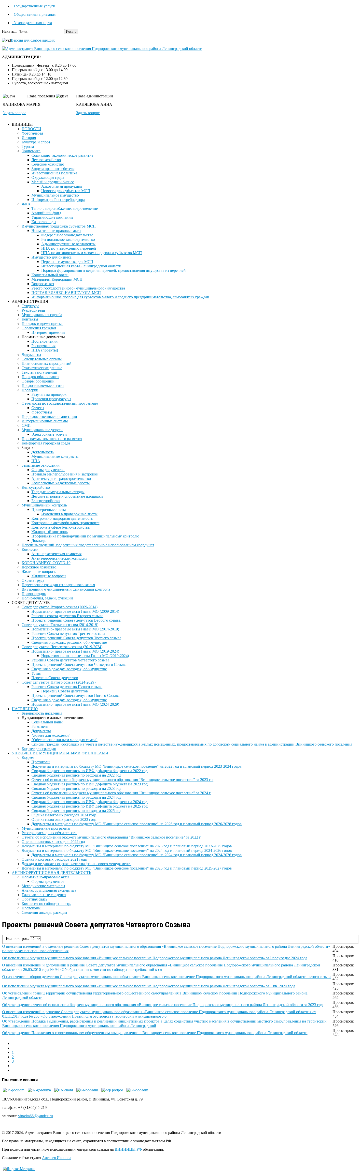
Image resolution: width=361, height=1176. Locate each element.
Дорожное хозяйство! (39, 567)
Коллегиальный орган (50, 275)
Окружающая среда (47, 177)
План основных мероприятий (46, 363)
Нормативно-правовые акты (45, 877)
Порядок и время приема (42, 323)
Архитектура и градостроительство (61, 478)
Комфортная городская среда (46, 443)
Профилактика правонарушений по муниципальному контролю (85, 536)
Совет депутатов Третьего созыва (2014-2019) (60, 625)
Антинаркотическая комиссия (56, 554)
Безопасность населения (42, 713)
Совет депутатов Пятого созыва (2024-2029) (59, 682)
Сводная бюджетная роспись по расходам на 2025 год (76, 811)
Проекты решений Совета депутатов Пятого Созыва (75, 695)
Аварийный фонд (46, 213)
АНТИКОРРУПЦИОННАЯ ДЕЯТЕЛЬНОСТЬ (51, 873)
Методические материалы (43, 886)
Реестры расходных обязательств (49, 833)
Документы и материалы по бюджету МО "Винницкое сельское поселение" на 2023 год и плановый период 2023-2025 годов (127, 846)
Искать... (9, 31)
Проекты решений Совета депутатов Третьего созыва (76, 638)
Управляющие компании (52, 217)
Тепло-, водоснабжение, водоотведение (64, 208)
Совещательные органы (42, 359)
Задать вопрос (14, 113)
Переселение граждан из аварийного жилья (58, 585)
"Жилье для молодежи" (50, 735)
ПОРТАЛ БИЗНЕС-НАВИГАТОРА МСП (66, 292)
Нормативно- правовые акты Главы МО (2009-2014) (75, 611)
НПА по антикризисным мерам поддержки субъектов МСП (91, 253)
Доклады (38, 540)
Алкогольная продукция (61, 186)
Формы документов (48, 470)
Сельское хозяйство (47, 164)
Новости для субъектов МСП (65, 191)
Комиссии (30, 549)
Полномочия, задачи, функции (47, 598)
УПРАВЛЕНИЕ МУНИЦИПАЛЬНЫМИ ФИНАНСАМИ (60, 753)
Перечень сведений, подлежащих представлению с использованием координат (88, 545)
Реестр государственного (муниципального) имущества (78, 288)
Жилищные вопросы (39, 571)
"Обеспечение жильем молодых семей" (64, 740)
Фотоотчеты (41, 412)
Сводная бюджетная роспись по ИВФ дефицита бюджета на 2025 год (89, 806)
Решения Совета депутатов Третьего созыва (68, 633)
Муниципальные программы (46, 828)
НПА (35, 461)
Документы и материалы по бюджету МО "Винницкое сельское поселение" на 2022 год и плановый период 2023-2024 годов (136, 766)
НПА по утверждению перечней (68, 248)
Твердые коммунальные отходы (57, 492)
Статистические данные (42, 368)
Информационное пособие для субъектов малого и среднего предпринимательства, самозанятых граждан (120, 297)
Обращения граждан (39, 328)
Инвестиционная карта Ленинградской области (81, 266)
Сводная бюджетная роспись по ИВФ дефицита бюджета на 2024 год (89, 802)
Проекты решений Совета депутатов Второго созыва (76, 620)
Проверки (30, 390)
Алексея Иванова (56, 1158)
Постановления (44, 341)
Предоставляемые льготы (43, 385)
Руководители (33, 310)
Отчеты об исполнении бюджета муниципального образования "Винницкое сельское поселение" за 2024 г (121, 793)
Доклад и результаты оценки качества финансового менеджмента (76, 864)
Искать (71, 31)
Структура (30, 306)
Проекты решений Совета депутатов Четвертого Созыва (78, 664)
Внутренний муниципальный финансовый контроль (66, 589)
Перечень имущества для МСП (67, 262)
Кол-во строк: (18, 938)
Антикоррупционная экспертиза (49, 890)
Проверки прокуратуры (51, 399)
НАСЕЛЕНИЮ (25, 709)
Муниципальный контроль (44, 505)
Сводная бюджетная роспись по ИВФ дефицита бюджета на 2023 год (89, 784)
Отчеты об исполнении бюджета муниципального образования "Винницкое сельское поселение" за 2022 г (111, 837)
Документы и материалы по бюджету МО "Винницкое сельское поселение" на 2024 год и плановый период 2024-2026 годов (127, 850)
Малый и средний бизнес (52, 182)
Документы (31, 354)
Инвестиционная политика (54, 173)
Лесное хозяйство (46, 160)
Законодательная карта (32, 23)
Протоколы (40, 762)
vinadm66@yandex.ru (35, 1116)
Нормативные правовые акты (56, 231)
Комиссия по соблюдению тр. (46, 903)
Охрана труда (33, 580)
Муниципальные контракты (55, 456)
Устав (36, 673)
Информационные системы (45, 421)
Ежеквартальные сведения (44, 895)
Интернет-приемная (48, 332)
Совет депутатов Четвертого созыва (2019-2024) (62, 647)
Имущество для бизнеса (51, 257)
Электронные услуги (49, 434)
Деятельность (42, 452)
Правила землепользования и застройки (64, 474)
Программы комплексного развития (52, 439)
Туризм (28, 146)
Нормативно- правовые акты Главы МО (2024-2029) (75, 704)
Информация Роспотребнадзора (58, 200)
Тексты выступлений (39, 372)
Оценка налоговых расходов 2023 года (64, 819)
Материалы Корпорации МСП (57, 279)
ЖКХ (26, 204)
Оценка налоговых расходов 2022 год (53, 842)
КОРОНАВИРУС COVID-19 (46, 563)
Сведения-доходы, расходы (44, 912)
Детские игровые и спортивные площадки (67, 496)
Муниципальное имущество (55, 195)
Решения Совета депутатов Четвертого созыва (70, 660)
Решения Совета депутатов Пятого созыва (66, 687)
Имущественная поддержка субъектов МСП (59, 226)
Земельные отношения (40, 465)
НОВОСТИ (31, 129)
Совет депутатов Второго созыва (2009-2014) (59, 607)
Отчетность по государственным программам (60, 403)
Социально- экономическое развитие (62, 155)
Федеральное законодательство (67, 235)
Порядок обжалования (40, 377)
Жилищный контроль (49, 532)
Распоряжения (43, 346)
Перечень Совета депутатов (54, 678)
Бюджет (28, 757)
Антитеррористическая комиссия (59, 558)
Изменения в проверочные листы (69, 514)
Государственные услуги (34, 6)
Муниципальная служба (42, 315)
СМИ (26, 425)
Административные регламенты (68, 244)
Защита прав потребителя (52, 169)
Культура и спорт (36, 142)
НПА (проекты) (44, 350)
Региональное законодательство (68, 239)
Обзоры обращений (38, 381)
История (29, 138)
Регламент (40, 726)
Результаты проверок (49, 394)
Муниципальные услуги (42, 430)
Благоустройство (36, 487)
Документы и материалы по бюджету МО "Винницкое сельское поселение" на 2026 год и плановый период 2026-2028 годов (136, 824)
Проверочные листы (48, 509)
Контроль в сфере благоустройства (60, 527)
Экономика (31, 151)
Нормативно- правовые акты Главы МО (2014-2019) (75, 629)
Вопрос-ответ (42, 284)
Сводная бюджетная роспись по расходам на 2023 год (76, 788)
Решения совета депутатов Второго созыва (67, 616)
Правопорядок (34, 594)
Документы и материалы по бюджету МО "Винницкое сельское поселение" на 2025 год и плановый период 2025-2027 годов (127, 868)
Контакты (30, 319)
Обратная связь (34, 899)
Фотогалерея (32, 133)
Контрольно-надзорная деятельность (62, 518)
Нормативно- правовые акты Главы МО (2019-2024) (75, 651)
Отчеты (37, 408)
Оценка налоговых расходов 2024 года (64, 815)
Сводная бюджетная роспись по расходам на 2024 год (76, 797)
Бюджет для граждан (39, 749)
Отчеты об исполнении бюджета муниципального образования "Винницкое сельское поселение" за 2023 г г (122, 780)
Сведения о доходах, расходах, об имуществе (69, 642)
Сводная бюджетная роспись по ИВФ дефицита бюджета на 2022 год (89, 771)
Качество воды (43, 222)
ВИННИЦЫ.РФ (128, 1149)
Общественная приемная (34, 14)
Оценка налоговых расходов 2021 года (54, 859)
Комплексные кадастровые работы (60, 483)
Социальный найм (47, 722)
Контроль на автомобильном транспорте (65, 523)
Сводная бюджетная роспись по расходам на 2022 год (76, 775)
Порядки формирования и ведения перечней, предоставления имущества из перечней (113, 270)
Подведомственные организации (49, 416)
